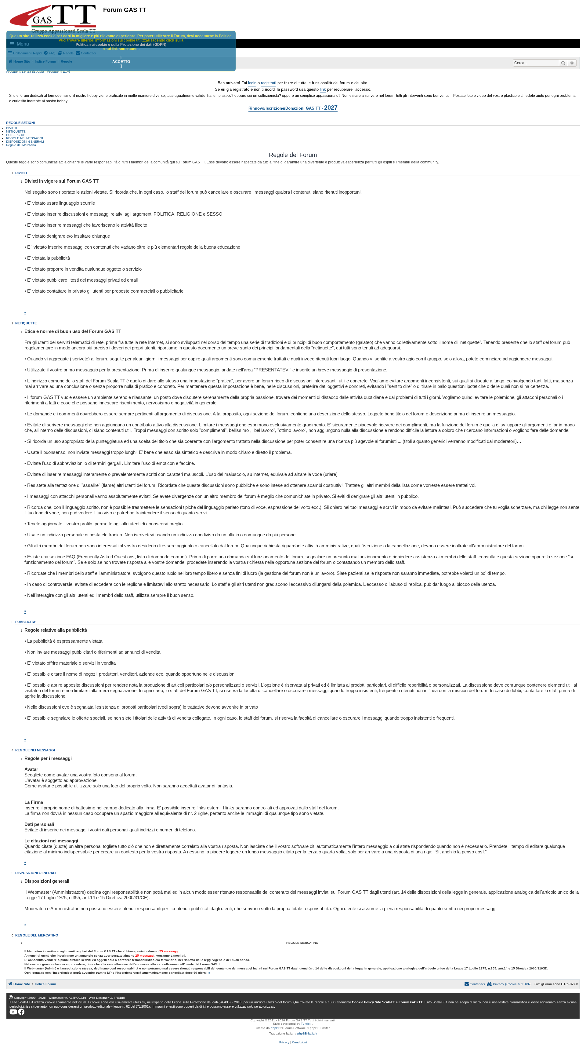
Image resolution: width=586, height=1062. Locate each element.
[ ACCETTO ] (121, 61)
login (252, 83)
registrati (268, 83)
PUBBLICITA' (15, 135)
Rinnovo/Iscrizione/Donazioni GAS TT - (293, 107)
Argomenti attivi (58, 71)
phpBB (275, 1028)
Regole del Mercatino (21, 145)
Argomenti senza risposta (25, 71)
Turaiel (305, 1023)
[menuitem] (509, 984)
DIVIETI (11, 128)
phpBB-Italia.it (307, 1033)
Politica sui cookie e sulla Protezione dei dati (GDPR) (121, 44)
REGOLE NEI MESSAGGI (24, 138)
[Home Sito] (53, 19)
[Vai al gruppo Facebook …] (21, 1012)
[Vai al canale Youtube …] (13, 1012)
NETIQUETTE (16, 131)
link (323, 89)
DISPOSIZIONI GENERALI (25, 141)
